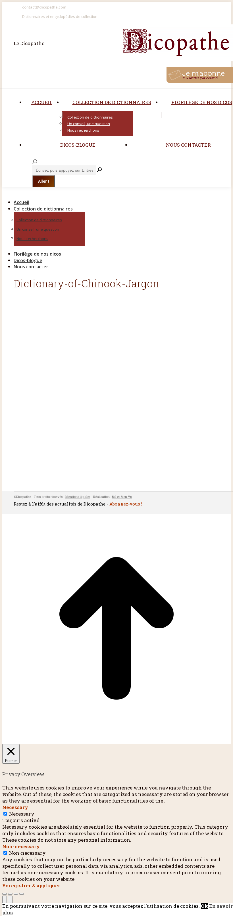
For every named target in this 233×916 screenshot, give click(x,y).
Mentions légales (77, 496)
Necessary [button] (15, 807)
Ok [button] (204, 906)
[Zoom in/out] (21, 894)
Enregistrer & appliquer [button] (31, 885)
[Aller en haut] (116, 740)
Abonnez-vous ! (125, 504)
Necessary (21, 813)
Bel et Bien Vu (122, 496)
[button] (50, 192)
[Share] (10, 894)
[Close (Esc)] (4, 894)
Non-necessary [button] (21, 846)
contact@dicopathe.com (44, 7)
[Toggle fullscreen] (16, 894)
